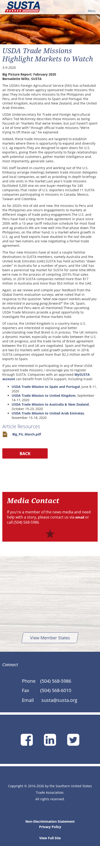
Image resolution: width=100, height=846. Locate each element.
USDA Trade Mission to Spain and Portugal (46, 386)
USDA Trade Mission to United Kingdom (44, 395)
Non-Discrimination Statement (50, 821)
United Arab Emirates (66, 413)
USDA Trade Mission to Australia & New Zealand (50, 404)
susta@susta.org (59, 700)
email (79, 517)
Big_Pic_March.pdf (26, 434)
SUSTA (22, 7)
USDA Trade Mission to (30, 413)
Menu (91, 11)
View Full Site (50, 838)
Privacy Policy (50, 827)
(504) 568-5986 (55, 681)
